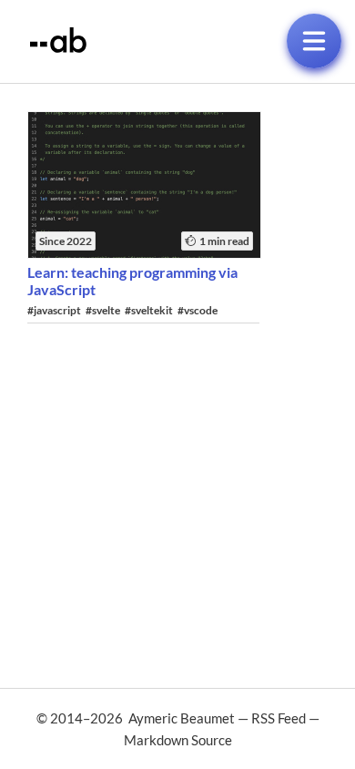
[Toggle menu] (314, 41)
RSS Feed (278, 718)
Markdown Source (178, 740)
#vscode (198, 310)
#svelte (103, 310)
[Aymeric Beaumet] (58, 46)
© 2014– (135, 718)
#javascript (54, 310)
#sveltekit (149, 310)
